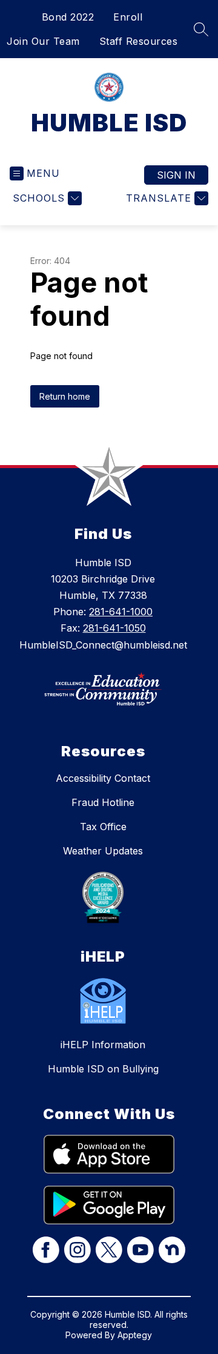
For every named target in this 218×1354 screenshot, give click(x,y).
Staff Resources (138, 41)
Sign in (176, 175)
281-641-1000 (121, 612)
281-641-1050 (114, 628)
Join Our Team (43, 41)
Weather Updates (103, 851)
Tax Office (103, 827)
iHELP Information (103, 1045)
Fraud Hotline (102, 802)
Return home (64, 396)
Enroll (127, 17)
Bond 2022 (68, 17)
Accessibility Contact (103, 778)
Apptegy (134, 1335)
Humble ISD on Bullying (103, 1069)
